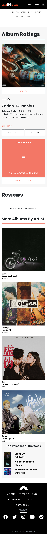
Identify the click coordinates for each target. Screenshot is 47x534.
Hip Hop (5, 278)
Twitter (35, 132)
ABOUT (11, 494)
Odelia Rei (20, 457)
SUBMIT (17, 17)
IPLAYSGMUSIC (27, 17)
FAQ (34, 494)
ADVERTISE (22, 504)
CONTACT (30, 499)
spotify (23, 91)
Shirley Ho (20, 472)
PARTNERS (14, 499)
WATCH (24, 12)
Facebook (13, 132)
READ (7, 12)
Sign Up (36, 5)
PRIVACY (23, 494)
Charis (18, 465)
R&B (3, 441)
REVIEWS (39, 12)
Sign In (29, 5)
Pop (3, 387)
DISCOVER (14, 12)
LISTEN (31, 12)
